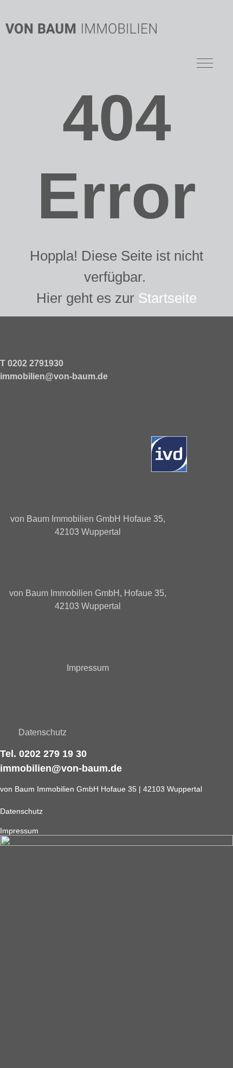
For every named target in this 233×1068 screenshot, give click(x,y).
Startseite (167, 298)
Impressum (88, 667)
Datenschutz (42, 732)
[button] (204, 62)
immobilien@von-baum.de (54, 376)
